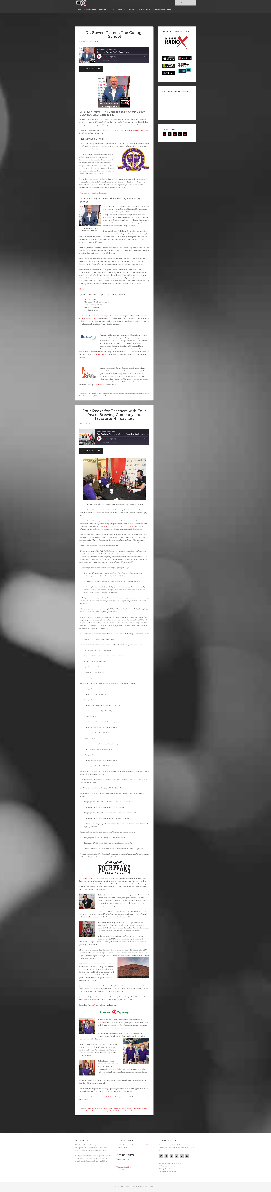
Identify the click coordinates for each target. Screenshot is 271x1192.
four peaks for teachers (125, 1108)
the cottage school (103, 396)
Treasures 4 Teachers (109, 526)
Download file (92, 69)
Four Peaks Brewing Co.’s (87, 521)
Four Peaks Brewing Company (109, 1108)
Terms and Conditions (123, 1167)
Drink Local (91, 1108)
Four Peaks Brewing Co (87, 878)
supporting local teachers (108, 1111)
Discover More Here (123, 1159)
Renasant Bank (105, 335)
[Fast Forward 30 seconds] (115, 57)
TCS (95, 396)
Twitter (103, 1005)
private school (140, 393)
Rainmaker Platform (147, 1186)
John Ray (109, 316)
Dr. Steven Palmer (107, 393)
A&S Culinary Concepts (94, 393)
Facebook (95, 193)
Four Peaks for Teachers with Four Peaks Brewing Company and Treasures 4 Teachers (114, 415)
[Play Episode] (99, 56)
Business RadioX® (142, 130)
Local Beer (92, 1111)
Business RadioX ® (91, 3)
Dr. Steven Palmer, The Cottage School (114, 34)
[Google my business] (171, 1156)
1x (111, 57)
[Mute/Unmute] (104, 57)
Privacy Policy (121, 1170)
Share (115, 61)
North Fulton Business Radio (127, 393)
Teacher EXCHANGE (126, 526)
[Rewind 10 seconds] (107, 57)
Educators (115, 393)
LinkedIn (82, 289)
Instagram (103, 193)
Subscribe (107, 61)
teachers (122, 1111)
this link (88, 321)
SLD (84, 396)
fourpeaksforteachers (137, 1108)
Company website (85, 193)
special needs (89, 396)
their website (100, 384)
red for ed (98, 1111)
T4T (117, 1111)
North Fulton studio (127, 130)
